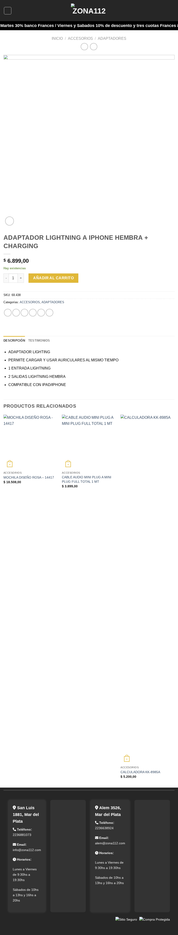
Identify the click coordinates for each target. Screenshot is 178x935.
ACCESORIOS (80, 38)
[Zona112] (89, 10)
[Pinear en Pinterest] (41, 312)
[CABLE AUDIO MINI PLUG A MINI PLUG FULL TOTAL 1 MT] (89, 442)
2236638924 (104, 828)
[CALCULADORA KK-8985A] (148, 589)
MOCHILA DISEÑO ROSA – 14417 (28, 477)
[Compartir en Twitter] (24, 312)
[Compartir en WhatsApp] (8, 312)
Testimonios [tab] (39, 340)
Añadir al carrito (53, 278)
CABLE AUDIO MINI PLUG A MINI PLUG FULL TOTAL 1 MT (86, 479)
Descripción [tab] (14, 340)
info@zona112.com (27, 850)
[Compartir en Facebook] (16, 312)
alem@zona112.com (110, 843)
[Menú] (7, 10)
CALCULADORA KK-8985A (140, 772)
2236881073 (22, 835)
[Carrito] (172, 11)
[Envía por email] (33, 312)
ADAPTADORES (112, 38)
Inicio (57, 38)
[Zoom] (9, 221)
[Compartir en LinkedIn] (49, 312)
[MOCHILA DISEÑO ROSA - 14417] (30, 442)
